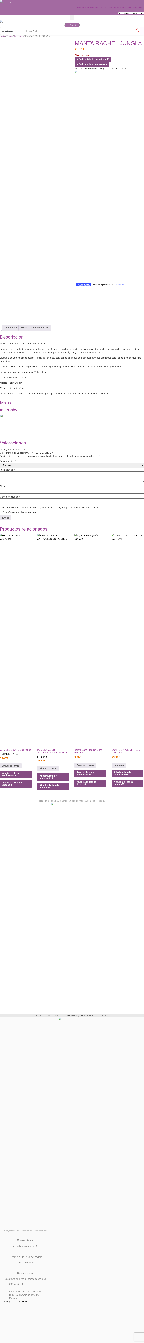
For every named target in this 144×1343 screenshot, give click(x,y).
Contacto (104, 1015)
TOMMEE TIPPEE (9, 754)
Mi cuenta (37, 1015)
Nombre (4, 486)
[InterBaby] (85, 72)
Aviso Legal (54, 1015)
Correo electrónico (10, 497)
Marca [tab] (24, 327)
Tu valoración (7, 470)
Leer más (119, 765)
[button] (72, 17)
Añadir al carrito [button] (10, 766)
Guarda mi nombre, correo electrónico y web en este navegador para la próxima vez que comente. (51, 507)
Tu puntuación (8, 461)
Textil (123, 68)
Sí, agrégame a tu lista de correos (19, 512)
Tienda (9, 36)
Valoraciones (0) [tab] (39, 327)
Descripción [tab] (10, 327)
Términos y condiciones (80, 1015)
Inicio (2, 36)
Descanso (19, 36)
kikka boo (42, 757)
